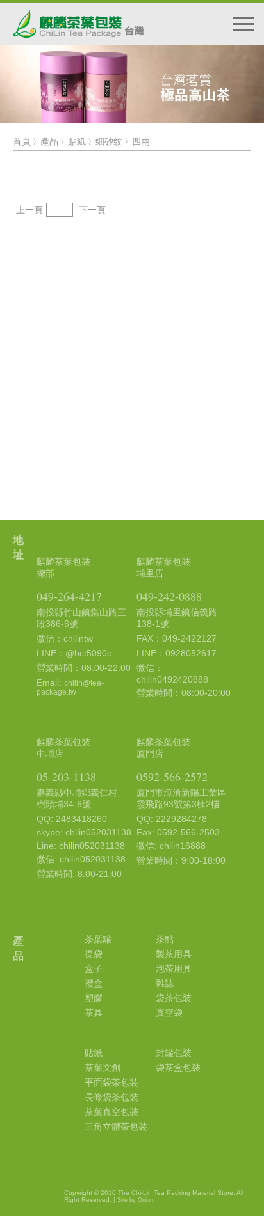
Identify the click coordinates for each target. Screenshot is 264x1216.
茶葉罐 (98, 939)
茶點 (165, 939)
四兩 (141, 141)
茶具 (94, 1012)
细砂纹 (108, 141)
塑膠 (94, 998)
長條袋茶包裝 (111, 1097)
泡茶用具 (174, 968)
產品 (49, 141)
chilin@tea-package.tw (70, 688)
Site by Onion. (136, 1200)
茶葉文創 (102, 1067)
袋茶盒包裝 (178, 1067)
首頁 (22, 141)
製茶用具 (174, 954)
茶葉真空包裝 (111, 1112)
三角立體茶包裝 (116, 1126)
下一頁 (92, 210)
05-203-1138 (66, 776)
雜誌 (165, 983)
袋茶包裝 (174, 998)
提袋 (94, 954)
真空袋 (169, 1012)
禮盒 (94, 983)
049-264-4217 (69, 596)
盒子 (94, 968)
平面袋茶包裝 (111, 1082)
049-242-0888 (169, 596)
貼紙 (77, 141)
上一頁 (29, 210)
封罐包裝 (174, 1053)
